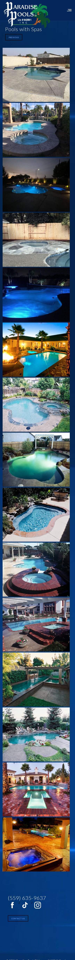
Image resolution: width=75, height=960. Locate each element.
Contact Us (18, 918)
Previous (14, 37)
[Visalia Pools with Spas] (36, 75)
